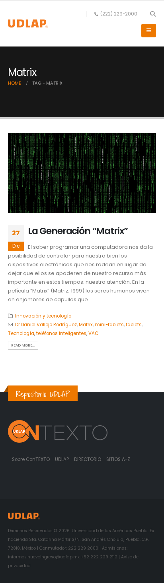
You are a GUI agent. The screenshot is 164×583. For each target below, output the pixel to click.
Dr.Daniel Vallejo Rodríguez (46, 325)
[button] (152, 14)
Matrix (86, 325)
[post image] (82, 173)
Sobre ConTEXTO (31, 459)
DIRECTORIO (88, 459)
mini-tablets (109, 325)
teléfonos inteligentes (61, 333)
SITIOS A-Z (118, 459)
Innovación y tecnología (43, 316)
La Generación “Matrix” (78, 230)
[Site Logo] (28, 23)
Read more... (23, 345)
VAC (93, 333)
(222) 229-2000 (118, 14)
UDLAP (62, 459)
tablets (134, 325)
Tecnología (21, 333)
